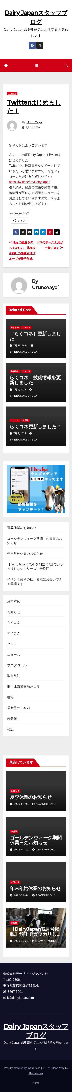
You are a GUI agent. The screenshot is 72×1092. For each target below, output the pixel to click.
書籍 (10, 697)
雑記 (10, 729)
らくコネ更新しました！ (35, 426)
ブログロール (17, 665)
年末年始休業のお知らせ (25, 553)
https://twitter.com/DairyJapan (29, 182)
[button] (66, 65)
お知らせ (15, 371)
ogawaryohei (45, 941)
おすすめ (15, 327)
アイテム (13, 633)
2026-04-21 (21, 849)
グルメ (12, 644)
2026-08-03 (21, 804)
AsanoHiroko (46, 804)
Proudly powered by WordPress (22, 1067)
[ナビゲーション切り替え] (36, 65)
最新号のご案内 (18, 708)
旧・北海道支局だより (23, 686)
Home (36, 1082)
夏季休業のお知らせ (21, 528)
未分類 (25, 420)
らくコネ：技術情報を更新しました (35, 380)
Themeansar (36, 1073)
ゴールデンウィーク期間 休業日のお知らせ (38, 840)
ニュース (12, 93)
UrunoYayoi (34, 122)
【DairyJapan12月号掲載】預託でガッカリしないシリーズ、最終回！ (36, 934)
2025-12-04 (21, 895)
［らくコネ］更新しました (35, 336)
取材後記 (13, 676)
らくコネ (13, 622)
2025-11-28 (21, 941)
